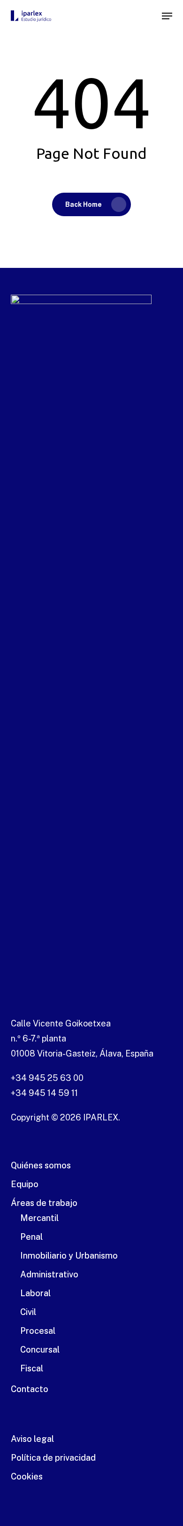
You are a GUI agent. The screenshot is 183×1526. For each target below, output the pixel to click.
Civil (28, 1312)
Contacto (29, 1389)
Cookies (27, 1476)
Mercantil (39, 1218)
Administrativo (49, 1274)
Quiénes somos (41, 1165)
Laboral (35, 1293)
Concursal (40, 1349)
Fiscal (31, 1368)
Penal (31, 1237)
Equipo (24, 1184)
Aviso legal (32, 1439)
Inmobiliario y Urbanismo (69, 1255)
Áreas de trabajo (44, 1203)
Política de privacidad (53, 1458)
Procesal (37, 1331)
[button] (167, 16)
